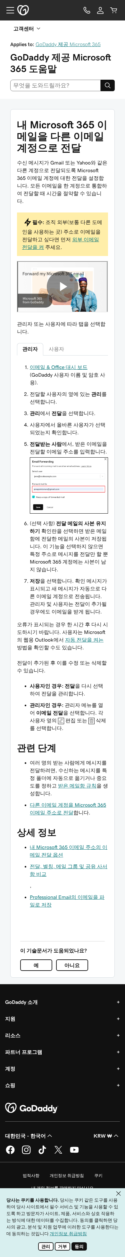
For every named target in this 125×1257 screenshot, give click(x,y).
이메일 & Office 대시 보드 (59, 367)
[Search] (108, 85)
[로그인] (100, 10)
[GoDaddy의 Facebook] (10, 1153)
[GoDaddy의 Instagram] (26, 1153)
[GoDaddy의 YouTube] (74, 1153)
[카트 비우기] (113, 10)
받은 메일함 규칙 (77, 785)
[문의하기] (87, 10)
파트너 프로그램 (23, 1051)
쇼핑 (10, 1085)
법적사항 (31, 1175)
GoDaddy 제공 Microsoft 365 (68, 44)
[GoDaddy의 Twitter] (58, 1153)
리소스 (13, 1035)
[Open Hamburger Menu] (7, 10)
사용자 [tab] (56, 348)
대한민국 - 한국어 (25, 1135)
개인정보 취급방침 (67, 1175)
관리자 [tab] (30, 348)
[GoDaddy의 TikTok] (42, 1153)
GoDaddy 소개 (21, 1002)
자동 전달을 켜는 (84, 639)
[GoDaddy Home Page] (31, 1108)
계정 (10, 1068)
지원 (10, 1018)
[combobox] (55, 85)
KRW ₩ (103, 1135)
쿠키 (98, 1175)
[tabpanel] (62, 489)
